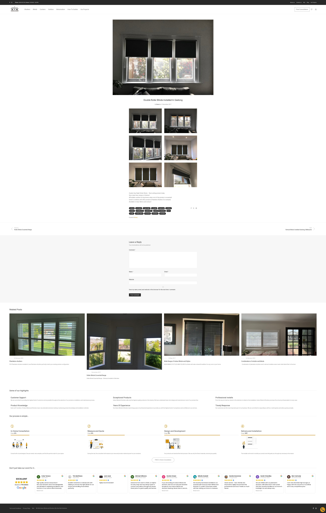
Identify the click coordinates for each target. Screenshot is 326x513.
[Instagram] (11, 2)
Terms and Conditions (15, 508)
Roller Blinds (140, 213)
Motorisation (60, 9)
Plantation (149, 210)
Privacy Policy (26, 508)
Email (166, 272)
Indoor (132, 210)
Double (154, 208)
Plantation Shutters (160, 210)
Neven (158, 104)
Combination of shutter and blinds (252, 361)
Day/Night (147, 208)
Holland (169, 208)
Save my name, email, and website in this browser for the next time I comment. (152, 289)
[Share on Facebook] (191, 208)
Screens (148, 213)
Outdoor (51, 9)
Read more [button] (40, 490)
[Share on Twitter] (193, 208)
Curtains (43, 9)
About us (292, 2)
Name (131, 272)
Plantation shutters (15, 361)
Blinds (35, 9)
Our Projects (314, 2)
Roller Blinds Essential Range (96, 375)
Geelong (162, 208)
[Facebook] (9, 2)
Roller (132, 213)
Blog (308, 2)
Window (163, 213)
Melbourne (140, 210)
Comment (132, 250)
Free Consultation (302, 9)
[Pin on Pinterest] (196, 208)
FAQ (304, 2)
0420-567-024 (22, 2)
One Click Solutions (62, 508)
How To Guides (73, 9)
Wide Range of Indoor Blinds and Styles (177, 361)
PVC (169, 210)
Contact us (299, 2)
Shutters (27, 9)
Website (131, 279)
